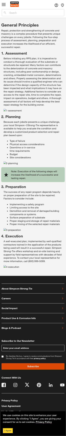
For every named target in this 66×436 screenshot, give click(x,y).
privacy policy (40, 358)
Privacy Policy (10, 400)
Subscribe (33, 366)
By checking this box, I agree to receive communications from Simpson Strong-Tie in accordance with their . (34, 357)
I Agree (7, 430)
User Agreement (11, 405)
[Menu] (4, 5)
